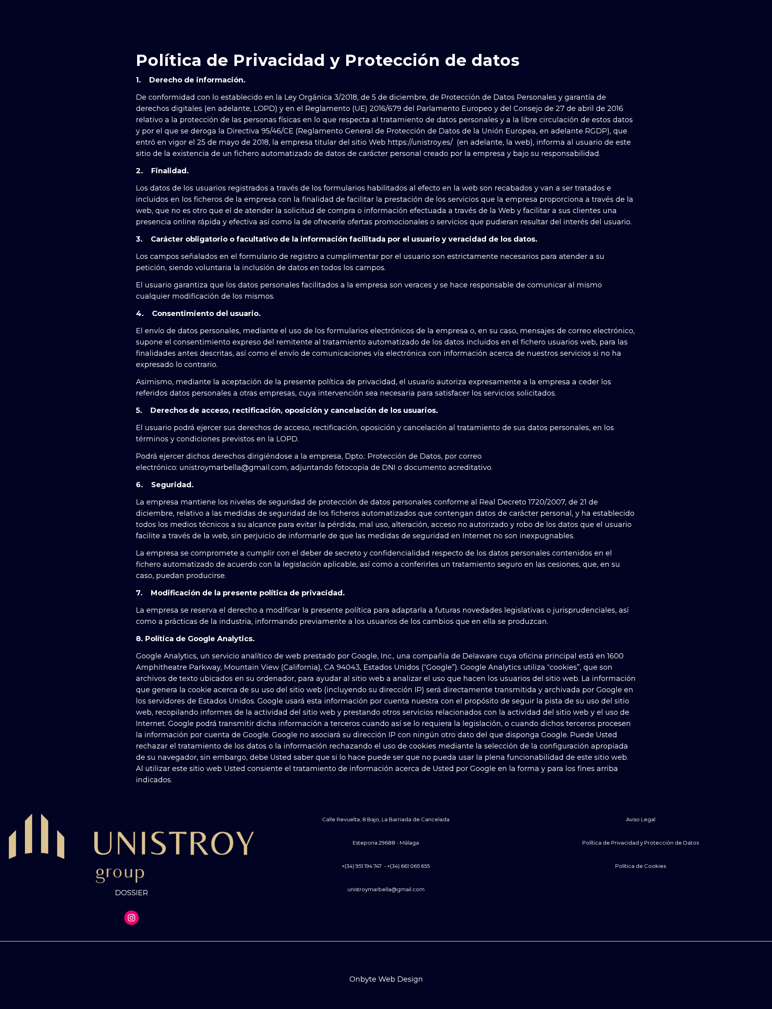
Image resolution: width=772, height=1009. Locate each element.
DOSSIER (131, 892)
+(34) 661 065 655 (408, 866)
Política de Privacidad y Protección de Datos (640, 842)
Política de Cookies (640, 866)
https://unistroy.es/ (420, 142)
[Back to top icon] (386, 958)
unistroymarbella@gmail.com (386, 889)
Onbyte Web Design (386, 979)
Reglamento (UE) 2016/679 (353, 108)
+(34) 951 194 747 (362, 866)
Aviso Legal (640, 819)
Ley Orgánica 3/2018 (320, 97)
